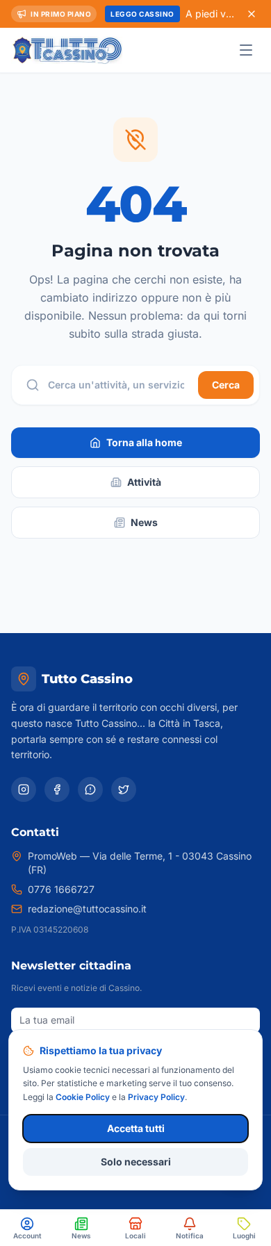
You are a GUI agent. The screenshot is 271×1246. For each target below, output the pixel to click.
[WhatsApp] (90, 789)
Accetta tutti (136, 1128)
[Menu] (246, 50)
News (144, 522)
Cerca (226, 385)
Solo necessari (136, 1161)
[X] (123, 789)
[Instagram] (23, 789)
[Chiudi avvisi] (251, 14)
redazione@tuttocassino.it (87, 909)
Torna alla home (144, 442)
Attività (144, 482)
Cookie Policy (83, 1097)
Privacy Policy (156, 1097)
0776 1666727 (61, 889)
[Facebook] (56, 789)
